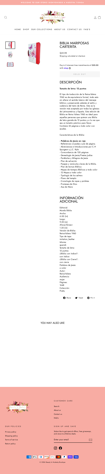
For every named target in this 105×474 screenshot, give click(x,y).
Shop (26, 29)
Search (56, 406)
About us (59, 29)
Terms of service (11, 439)
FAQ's (87, 29)
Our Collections (41, 29)
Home (18, 29)
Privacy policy (10, 432)
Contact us (74, 29)
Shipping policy (11, 435)
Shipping (63, 56)
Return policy (10, 443)
